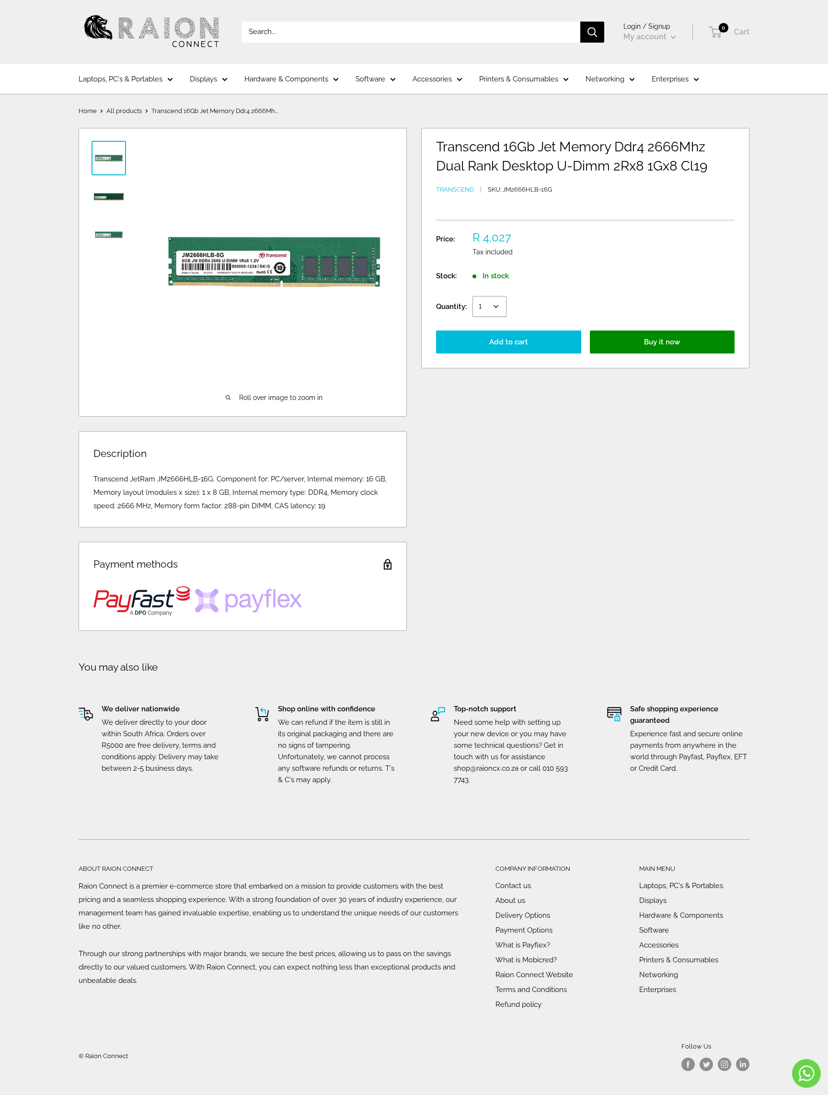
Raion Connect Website (534, 974)
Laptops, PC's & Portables (120, 79)
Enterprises (670, 79)
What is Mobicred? (526, 960)
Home (88, 110)
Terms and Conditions (531, 989)
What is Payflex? (522, 945)
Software (370, 79)
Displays (203, 79)
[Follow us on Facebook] (688, 1064)
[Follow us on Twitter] (706, 1064)
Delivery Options (522, 915)
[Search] (592, 32)
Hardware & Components (286, 79)
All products (124, 110)
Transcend (455, 189)
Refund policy (518, 1004)
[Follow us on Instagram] (724, 1064)
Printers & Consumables (518, 79)
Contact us (513, 885)
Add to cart (508, 342)
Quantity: (451, 306)
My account (645, 36)
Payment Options (523, 930)
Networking (605, 79)
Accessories (432, 79)
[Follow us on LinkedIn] (742, 1064)
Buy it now (662, 342)
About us (510, 900)
